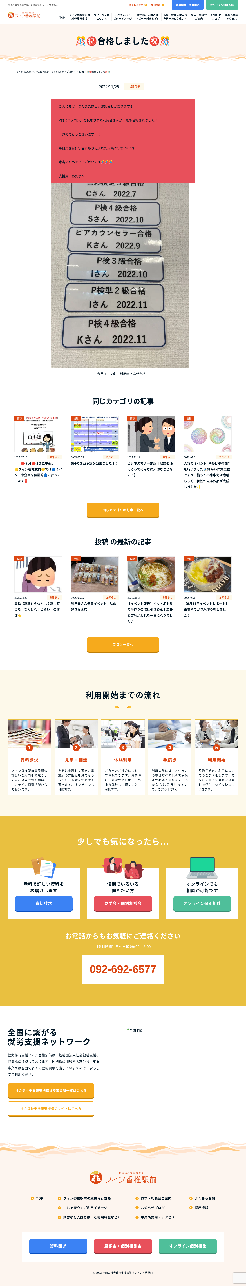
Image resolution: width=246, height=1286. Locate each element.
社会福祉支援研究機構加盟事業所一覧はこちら (51, 1090)
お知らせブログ (216, 16)
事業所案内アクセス (231, 16)
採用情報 (201, 1207)
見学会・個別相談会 (123, 903)
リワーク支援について (102, 16)
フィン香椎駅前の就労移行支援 (79, 16)
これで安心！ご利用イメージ (122, 16)
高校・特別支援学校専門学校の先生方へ (175, 16)
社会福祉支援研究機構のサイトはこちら (51, 1108)
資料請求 (43, 903)
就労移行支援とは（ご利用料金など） (148, 16)
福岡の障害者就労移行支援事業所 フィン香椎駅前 (33, 4)
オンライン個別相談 (222, 5)
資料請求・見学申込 (188, 5)
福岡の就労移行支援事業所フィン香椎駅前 (128, 1272)
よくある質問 (205, 1198)
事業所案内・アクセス (158, 1217)
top (62, 17)
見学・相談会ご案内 (199, 16)
